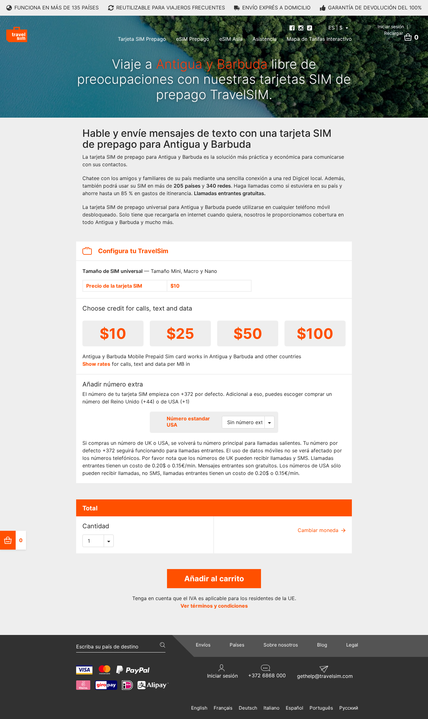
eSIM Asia (231, 39)
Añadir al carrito (214, 578)
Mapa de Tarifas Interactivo (319, 39)
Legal (352, 645)
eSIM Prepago (192, 39)
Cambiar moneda (319, 530)
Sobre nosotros (281, 645)
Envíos (203, 645)
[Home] (16, 34)
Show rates (96, 364)
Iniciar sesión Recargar (391, 30)
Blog (322, 645)
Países (237, 645)
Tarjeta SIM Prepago (142, 39)
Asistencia (265, 39)
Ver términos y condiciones (214, 606)
